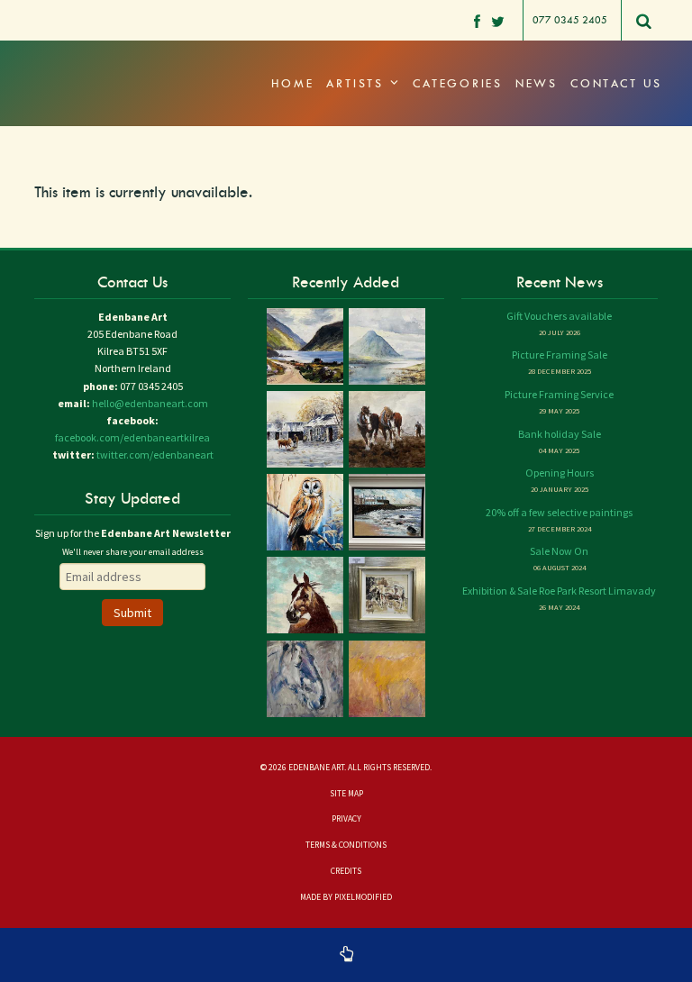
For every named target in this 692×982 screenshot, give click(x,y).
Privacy (346, 819)
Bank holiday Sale (559, 434)
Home (292, 83)
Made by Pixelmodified (346, 897)
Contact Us (616, 83)
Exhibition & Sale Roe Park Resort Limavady (559, 590)
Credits (346, 871)
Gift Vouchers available (559, 316)
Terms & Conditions (346, 845)
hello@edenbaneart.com (150, 403)
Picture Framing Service (559, 394)
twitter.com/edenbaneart (155, 454)
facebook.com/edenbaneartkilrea (132, 437)
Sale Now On (559, 551)
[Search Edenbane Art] (644, 26)
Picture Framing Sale (559, 354)
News (536, 83)
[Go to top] (346, 955)
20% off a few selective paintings (559, 512)
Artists (357, 83)
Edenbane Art (110, 63)
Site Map (346, 793)
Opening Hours (559, 472)
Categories (458, 83)
